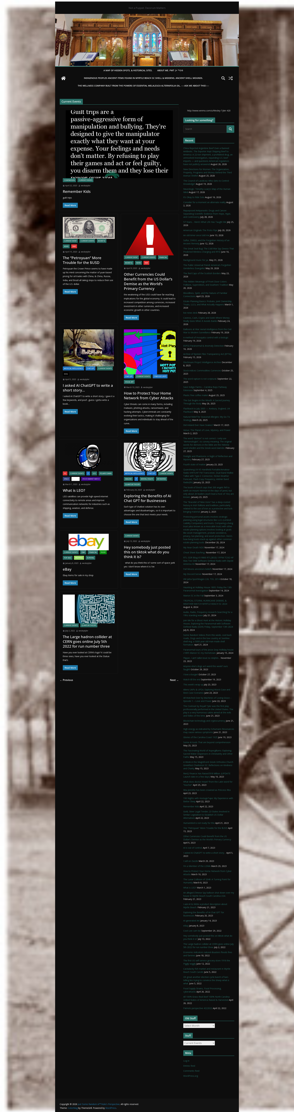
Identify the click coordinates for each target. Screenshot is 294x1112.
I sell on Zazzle (190, 861)
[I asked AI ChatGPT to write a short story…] (89, 347)
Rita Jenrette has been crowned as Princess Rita (207, 790)
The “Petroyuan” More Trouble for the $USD (82, 260)
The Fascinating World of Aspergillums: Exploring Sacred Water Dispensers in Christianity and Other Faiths (208, 753)
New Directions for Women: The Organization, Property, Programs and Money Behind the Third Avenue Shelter (207, 172)
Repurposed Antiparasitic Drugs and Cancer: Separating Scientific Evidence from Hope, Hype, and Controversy (207, 213)
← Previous (66, 680)
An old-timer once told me (196, 235)
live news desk (190, 312)
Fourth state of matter (194, 464)
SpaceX (75, 479)
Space (66, 479)
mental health (147, 479)
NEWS (66, 246)
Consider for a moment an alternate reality (204, 202)
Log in (186, 1060)
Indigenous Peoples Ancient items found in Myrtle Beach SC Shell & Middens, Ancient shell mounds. (143, 78)
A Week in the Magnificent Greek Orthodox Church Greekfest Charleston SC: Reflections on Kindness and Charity (208, 765)
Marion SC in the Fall (193, 595)
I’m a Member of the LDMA (197, 866)
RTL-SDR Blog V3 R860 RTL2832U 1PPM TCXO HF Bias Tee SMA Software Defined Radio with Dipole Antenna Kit (208, 560)
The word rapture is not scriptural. (200, 378)
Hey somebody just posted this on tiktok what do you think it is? (147, 552)
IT (88, 473)
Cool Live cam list (192, 930)
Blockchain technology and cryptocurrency (204, 720)
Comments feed (191, 1070)
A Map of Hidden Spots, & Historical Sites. (128, 70)
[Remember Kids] (119, 144)
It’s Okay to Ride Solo (193, 197)
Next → (174, 680)
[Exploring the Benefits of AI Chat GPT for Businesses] (150, 457)
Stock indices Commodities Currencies (202, 370)
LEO (94, 473)
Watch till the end (191, 679)
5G (65, 473)
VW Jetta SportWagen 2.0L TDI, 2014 (201, 579)
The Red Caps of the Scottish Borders (202, 273)
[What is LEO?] (89, 457)
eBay (83, 552)
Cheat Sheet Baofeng (194, 552)
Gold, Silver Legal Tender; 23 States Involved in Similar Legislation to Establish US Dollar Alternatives (206, 814)
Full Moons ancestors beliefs (197, 569)
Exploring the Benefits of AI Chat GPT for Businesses (147, 498)
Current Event (70, 241)
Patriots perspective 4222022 (197, 1008)
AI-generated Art (191, 920)
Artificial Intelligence (73, 368)
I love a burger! (190, 674)
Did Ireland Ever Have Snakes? (198, 425)
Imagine (128, 479)
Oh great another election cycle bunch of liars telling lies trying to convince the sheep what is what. (206, 980)
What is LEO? (74, 490)
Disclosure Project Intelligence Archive (202, 362)
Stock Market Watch (91, 479)
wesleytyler (85, 185)
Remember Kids (77, 191)
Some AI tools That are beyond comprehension (206, 742)
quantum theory (132, 484)
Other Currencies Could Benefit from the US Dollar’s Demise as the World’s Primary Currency (148, 281)
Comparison (69, 180)
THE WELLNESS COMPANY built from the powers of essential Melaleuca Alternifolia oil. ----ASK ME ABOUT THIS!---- (143, 85)
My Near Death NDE (193, 547)
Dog (66, 374)
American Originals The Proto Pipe (200, 230)
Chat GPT (90, 368)
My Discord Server (192, 574)
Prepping (79, 558)
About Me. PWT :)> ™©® (170, 70)
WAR (74, 246)
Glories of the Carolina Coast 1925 (200, 737)
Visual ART (129, 382)
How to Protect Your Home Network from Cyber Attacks (148, 395)
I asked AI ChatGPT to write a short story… (88, 388)
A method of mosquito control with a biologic (205, 337)
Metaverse (161, 479)
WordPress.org (190, 1075)
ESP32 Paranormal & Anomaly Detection (203, 345)
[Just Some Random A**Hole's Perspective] (147, 16)
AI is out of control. (192, 847)
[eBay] (89, 542)
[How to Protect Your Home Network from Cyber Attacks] (150, 351)
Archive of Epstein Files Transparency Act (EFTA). (207, 354)
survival (90, 558)
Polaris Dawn (105, 473)
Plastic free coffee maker (195, 395)
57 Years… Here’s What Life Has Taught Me (204, 222)
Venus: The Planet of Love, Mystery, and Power (206, 430)
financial (163, 257)
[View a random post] (230, 78)
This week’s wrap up (193, 684)
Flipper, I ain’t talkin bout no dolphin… (201, 657)
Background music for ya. (196, 260)
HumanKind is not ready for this (199, 823)
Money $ (101, 241)
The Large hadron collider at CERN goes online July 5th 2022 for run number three (87, 641)
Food (103, 552)
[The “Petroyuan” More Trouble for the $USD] (89, 228)
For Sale (67, 558)
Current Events (85, 180)
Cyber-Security (160, 376)
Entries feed (189, 1065)
